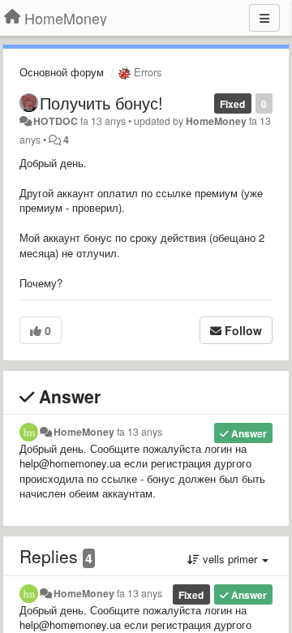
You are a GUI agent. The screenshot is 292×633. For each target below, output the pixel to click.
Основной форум (61, 72)
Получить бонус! (101, 102)
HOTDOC (55, 121)
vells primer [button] (230, 558)
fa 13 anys (139, 431)
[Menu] (264, 18)
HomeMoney (216, 121)
